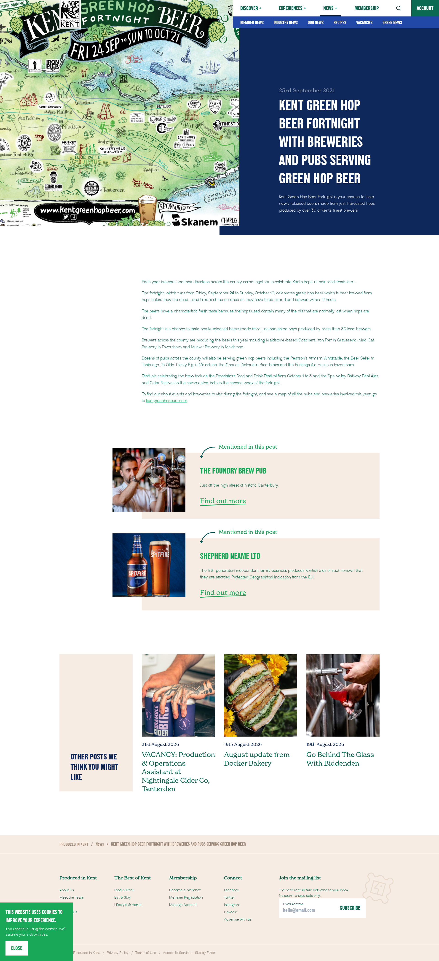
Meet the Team (71, 897)
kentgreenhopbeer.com (166, 401)
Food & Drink (124, 890)
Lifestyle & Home (128, 905)
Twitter (229, 897)
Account (425, 8)
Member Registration (186, 897)
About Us (66, 890)
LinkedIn (230, 912)
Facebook (231, 890)
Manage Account (183, 905)
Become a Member (185, 890)
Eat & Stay (122, 897)
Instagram (232, 905)
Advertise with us (237, 919)
